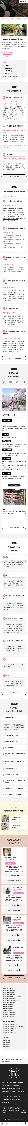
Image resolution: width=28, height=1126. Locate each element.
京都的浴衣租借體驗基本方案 (10, 1030)
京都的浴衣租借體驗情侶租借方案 (11, 1028)
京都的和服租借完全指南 (8, 1016)
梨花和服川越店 (5, 1097)
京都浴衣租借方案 (15, 1085)
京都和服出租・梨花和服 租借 (7, 53)
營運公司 (18, 1099)
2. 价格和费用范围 (7, 68)
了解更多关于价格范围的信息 (14, 358)
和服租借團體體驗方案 (8, 1008)
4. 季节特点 (6, 73)
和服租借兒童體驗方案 (8, 1004)
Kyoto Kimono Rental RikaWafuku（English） (23, 1110)
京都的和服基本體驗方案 (8, 992)
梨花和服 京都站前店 (8, 1046)
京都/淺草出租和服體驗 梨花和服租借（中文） (17, 1109)
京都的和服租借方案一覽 (14, 977)
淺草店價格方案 (12, 1082)
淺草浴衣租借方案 (6, 1085)
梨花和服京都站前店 (15, 1094)
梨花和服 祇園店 (17, 887)
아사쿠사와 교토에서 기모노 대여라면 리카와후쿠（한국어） (10, 1109)
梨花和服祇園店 (13, 1091)
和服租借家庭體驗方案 (8, 1006)
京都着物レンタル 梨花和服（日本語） (3, 1109)
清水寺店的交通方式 (13, 970)
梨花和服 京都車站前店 (11, 857)
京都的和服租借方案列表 (8, 988)
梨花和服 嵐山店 (17, 917)
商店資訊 (18, 1088)
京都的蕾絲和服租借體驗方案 (10, 1012)
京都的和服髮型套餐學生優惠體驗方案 (12, 996)
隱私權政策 (12, 1099)
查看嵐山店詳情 (18, 923)
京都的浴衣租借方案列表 (8, 1022)
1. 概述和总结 (6, 65)
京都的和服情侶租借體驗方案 (10, 990)
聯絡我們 (23, 1099)
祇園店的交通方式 (13, 910)
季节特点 (25, 18)
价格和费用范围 (11, 18)
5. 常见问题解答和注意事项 (10, 76)
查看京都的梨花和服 (14, 176)
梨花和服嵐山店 (21, 1091)
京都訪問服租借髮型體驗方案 (10, 998)
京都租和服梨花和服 (14, 527)
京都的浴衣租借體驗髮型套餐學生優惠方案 (13, 1026)
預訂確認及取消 (5, 1102)
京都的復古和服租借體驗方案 (10, 1014)
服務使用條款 (21, 1097)
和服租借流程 (5, 1088)
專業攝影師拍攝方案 (7, 1010)
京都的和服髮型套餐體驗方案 (10, 994)
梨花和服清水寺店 (6, 1094)
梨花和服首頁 (5, 1082)
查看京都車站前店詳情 (10, 863)
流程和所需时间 (19, 18)
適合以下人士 (12, 875)
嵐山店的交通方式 (13, 940)
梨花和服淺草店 (5, 1091)
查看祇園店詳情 (18, 893)
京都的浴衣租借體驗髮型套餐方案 (11, 1024)
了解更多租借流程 (14, 693)
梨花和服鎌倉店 (13, 1097)
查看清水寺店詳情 (18, 953)
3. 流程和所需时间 (7, 71)
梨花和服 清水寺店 (18, 947)
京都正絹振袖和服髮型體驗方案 (10, 1000)
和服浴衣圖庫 (12, 1088)
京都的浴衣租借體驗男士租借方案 (11, 1032)
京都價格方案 (20, 1082)
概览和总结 (4, 18)
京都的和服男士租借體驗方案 (10, 1002)
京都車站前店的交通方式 (13, 880)
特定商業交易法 (5, 1099)
